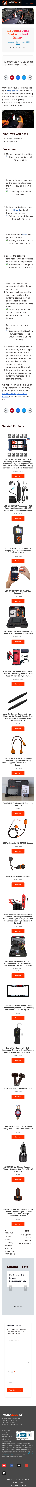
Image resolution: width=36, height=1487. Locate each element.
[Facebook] (11, 1465)
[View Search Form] (26, 3)
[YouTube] (4, 1465)
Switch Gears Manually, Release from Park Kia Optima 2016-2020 (10, 1243)
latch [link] (24, 235)
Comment (13, 1340)
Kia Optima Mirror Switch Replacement (25, 1237)
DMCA (27, 1479)
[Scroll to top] (34, 1476)
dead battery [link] (13, 91)
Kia (17, 42)
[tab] (14, 1306)
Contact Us (19, 1479)
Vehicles (11, 42)
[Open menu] (31, 3)
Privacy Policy (29, 1453)
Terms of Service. (9, 1454)
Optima (21, 42)
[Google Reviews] (26, 1465)
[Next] (25, 1288)
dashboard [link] (15, 210)
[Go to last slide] (10, 1288)
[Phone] (4, 1473)
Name (11, 1372)
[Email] (19, 1465)
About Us (10, 1479)
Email (11, 1383)
